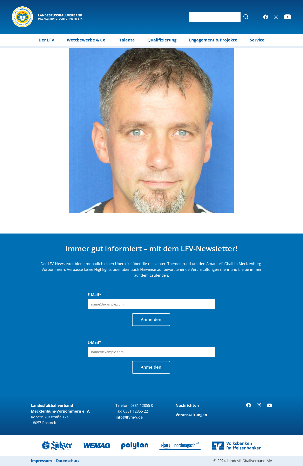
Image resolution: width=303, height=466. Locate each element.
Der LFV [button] (46, 40)
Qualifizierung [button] (161, 40)
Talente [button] (127, 40)
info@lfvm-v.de (129, 417)
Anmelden (151, 319)
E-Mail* (94, 294)
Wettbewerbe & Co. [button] (87, 40)
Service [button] (257, 40)
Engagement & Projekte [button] (213, 40)
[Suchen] (246, 17)
